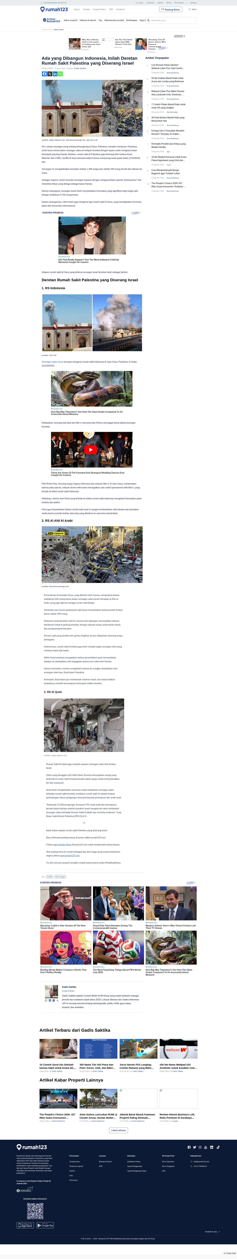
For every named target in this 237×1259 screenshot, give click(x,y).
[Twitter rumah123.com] (194, 1147)
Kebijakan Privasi (133, 1162)
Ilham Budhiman (173, 73)
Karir (71, 1176)
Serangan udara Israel (52, 362)
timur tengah (60, 877)
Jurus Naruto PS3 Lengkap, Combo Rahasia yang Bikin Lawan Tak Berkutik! (136, 1066)
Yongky (175, 1121)
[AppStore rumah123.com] (25, 1225)
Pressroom (73, 1180)
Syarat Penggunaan (134, 1166)
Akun (194, 9)
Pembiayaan (131, 20)
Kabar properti (70, 20)
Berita (169, 3)
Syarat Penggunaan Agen (136, 1171)
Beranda (44, 29)
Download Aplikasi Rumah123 (55, 3)
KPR (100, 1166)
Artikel (51, 29)
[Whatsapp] (60, 73)
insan (169, 165)
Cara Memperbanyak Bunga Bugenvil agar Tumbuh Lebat (165, 172)
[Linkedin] (55, 73)
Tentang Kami (74, 1162)
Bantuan (193, 3)
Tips (100, 20)
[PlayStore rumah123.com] (45, 1226)
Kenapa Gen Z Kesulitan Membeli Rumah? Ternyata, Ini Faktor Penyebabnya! (167, 133)
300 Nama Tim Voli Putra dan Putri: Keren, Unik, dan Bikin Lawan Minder (96, 1066)
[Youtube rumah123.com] (205, 1147)
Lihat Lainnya (119, 1130)
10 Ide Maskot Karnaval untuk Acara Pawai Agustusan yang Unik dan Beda (168, 159)
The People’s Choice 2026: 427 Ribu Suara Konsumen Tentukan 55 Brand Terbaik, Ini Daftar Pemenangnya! (168, 185)
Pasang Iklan (172, 9)
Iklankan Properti (105, 1162)
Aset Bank (150, 3)
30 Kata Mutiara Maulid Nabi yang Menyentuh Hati (167, 119)
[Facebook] (44, 73)
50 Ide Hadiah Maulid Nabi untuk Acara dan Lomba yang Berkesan (167, 80)
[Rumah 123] (54, 9)
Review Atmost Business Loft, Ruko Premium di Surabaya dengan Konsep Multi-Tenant (177, 1116)
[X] (49, 73)
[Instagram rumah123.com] (200, 1147)
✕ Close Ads (230, 1253)
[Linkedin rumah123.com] (211, 1147)
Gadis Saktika (80, 68)
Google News (64, 845)
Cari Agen (139, 3)
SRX (164, 1171)
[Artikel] (51, 20)
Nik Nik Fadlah (172, 112)
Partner (72, 1171)
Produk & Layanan (76, 1166)
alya (168, 152)
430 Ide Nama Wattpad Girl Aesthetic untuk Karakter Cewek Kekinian (178, 1066)
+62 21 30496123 (200, 1166)
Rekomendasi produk (114, 20)
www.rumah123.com (70, 855)
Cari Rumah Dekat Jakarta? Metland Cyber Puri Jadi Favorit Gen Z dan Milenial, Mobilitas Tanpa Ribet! (168, 67)
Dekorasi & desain (88, 20)
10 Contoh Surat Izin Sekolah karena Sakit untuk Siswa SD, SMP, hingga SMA (57, 1066)
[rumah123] (32, 1147)
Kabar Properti (59, 29)
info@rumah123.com (201, 1162)
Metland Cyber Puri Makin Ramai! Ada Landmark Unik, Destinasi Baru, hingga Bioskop (167, 93)
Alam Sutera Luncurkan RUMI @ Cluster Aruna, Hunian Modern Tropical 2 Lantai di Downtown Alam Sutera (98, 1116)
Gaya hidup (145, 20)
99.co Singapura (168, 1166)
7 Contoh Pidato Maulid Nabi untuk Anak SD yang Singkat (168, 106)
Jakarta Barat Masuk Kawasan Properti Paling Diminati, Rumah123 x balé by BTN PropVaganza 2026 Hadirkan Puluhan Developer (137, 1116)
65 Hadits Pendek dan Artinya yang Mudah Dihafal (168, 145)
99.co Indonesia (168, 1162)
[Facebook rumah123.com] (189, 1147)
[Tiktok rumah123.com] (218, 1147)
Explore (160, 3)
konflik (49, 877)
